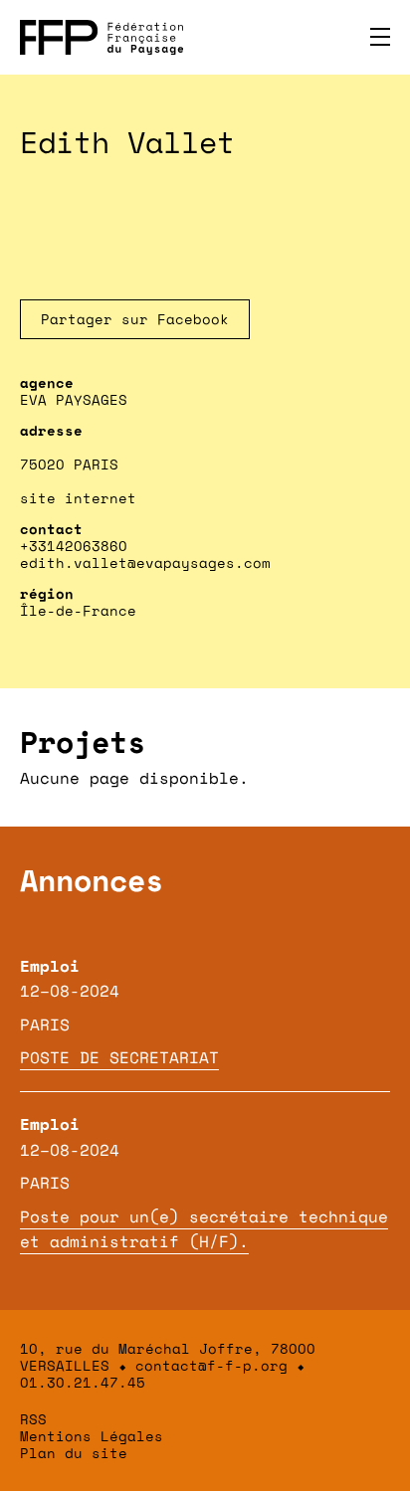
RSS (33, 1418)
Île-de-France (78, 610)
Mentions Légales (91, 1435)
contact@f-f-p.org (211, 1365)
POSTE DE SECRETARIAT (119, 1057)
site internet (78, 497)
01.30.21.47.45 (82, 1382)
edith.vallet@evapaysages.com (145, 562)
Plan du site (73, 1452)
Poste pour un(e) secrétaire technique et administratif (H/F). (204, 1229)
